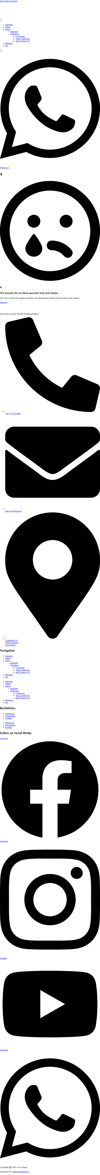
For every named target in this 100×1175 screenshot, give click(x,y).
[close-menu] (1, 50)
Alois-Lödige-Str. (23, 39)
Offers (7, 27)
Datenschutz (10, 716)
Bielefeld (14, 32)
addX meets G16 (23, 41)
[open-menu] (1, 20)
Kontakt (8, 718)
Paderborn (14, 34)
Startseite (9, 25)
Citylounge (20, 36)
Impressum (9, 714)
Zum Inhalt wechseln (8, 1)
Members (9, 43)
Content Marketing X (20, 1172)
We (6, 46)
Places (7, 29)
